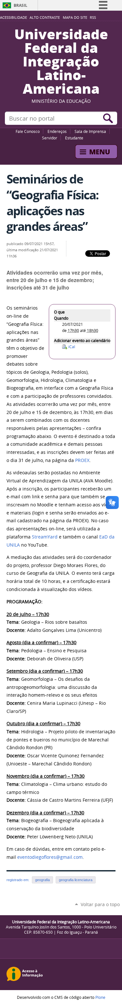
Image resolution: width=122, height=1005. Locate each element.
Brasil (20, 5)
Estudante (74, 137)
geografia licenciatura (75, 880)
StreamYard (45, 537)
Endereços (57, 131)
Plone (100, 997)
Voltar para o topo (100, 904)
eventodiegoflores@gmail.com (50, 857)
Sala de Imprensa (90, 131)
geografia (42, 880)
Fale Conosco (28, 131)
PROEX (82, 460)
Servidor (49, 137)
